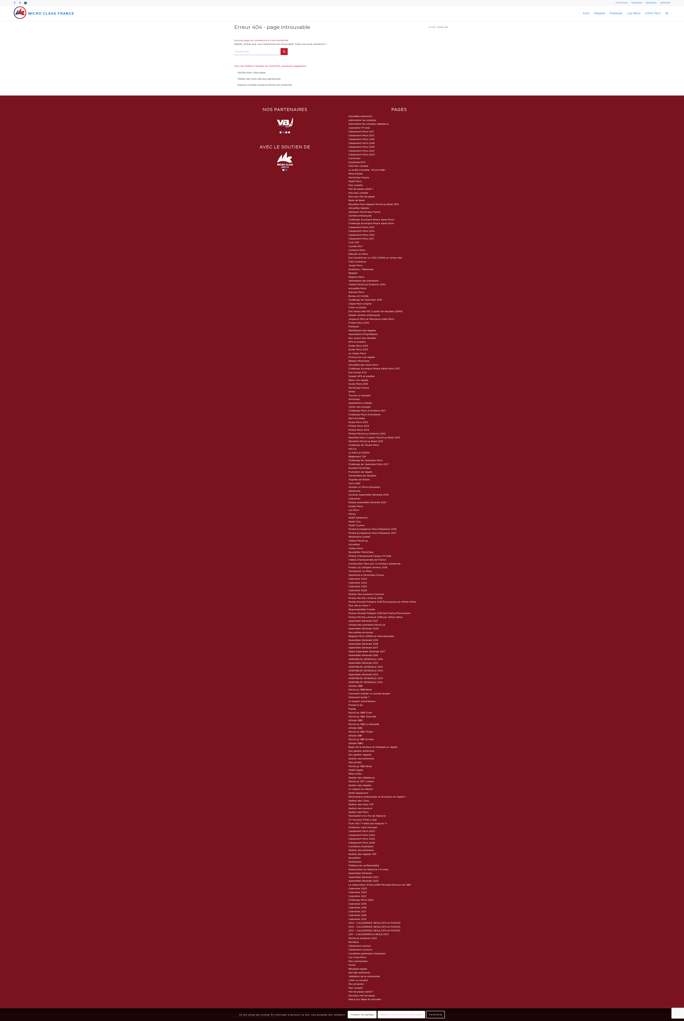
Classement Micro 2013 (361, 227)
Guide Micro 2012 (358, 422)
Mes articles (355, 762)
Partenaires (651, 3)
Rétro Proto (355, 773)
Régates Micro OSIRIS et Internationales (371, 636)
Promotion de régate (360, 472)
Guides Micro (355, 506)
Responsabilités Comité (361, 609)
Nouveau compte (358, 193)
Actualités (354, 544)
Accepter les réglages (362, 1014)
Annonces (354, 399)
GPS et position (357, 342)
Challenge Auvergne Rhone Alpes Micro (371, 219)
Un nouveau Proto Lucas (362, 819)
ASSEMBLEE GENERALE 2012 (365, 682)
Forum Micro (622, 3)
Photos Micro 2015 (358, 322)
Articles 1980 (355, 743)
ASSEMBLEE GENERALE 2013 (365, 678)
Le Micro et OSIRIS (359, 452)
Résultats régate (357, 969)
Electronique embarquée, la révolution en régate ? (377, 796)
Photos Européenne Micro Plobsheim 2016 (372, 529)
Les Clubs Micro (357, 957)
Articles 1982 (355, 728)
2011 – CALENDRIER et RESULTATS (368, 934)
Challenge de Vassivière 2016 (365, 299)
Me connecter (356, 984)
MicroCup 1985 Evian (360, 712)
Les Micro (353, 510)
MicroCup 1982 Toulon (360, 731)
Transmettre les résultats (362, 475)
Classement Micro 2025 (361, 838)
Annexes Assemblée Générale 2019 (368, 494)
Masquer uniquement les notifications (401, 1014)
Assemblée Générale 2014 (363, 674)
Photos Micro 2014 (358, 430)
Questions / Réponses (360, 269)
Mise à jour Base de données (364, 999)
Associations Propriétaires (363, 334)
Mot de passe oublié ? (360, 189)
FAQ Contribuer (357, 261)
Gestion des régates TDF (362, 854)
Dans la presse (356, 418)
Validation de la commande (364, 976)
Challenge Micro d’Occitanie (364, 414)
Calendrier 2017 (357, 911)
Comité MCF (355, 246)
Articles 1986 (355, 686)
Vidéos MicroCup (358, 540)
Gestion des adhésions (361, 850)
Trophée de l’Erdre (359, 479)
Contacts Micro (356, 250)
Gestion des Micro (358, 812)
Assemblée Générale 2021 (363, 621)
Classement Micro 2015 (361, 235)
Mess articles (355, 173)
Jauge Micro (355, 265)
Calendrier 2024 (357, 578)
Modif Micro (355, 181)
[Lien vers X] (20, 2)
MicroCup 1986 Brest (360, 689)
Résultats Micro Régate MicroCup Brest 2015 (373, 204)
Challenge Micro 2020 (361, 900)
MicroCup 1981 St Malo (361, 739)
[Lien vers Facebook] (14, 2)
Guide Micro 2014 (358, 345)
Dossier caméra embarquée (364, 315)
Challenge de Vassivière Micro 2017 (368, 464)
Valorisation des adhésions (363, 280)
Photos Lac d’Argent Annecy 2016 (367, 567)
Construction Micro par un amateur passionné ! (375, 563)
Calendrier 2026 (357, 590)
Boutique (353, 942)
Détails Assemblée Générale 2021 (367, 502)
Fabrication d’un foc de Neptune (367, 815)
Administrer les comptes (362, 120)
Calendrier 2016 (357, 915)
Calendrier (354, 498)
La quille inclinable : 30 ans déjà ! (367, 170)
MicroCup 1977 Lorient (361, 781)
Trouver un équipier (359, 395)
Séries (351, 391)
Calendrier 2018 (357, 907)
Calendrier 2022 (357, 892)
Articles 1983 (355, 720)
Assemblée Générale (360, 873)
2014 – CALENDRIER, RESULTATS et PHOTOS (374, 923)
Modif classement (358, 793)
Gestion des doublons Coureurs (366, 594)
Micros (352, 514)
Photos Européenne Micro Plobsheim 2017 (372, 533)
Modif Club (354, 521)
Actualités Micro (357, 288)
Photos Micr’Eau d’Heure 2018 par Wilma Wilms (375, 617)
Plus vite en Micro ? (359, 605)
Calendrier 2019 (357, 904)
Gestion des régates (359, 785)
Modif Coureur (356, 525)
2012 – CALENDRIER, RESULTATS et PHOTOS (374, 930)
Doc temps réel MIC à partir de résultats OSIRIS (375, 311)
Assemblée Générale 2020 (363, 628)
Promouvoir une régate (361, 357)
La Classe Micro (357, 353)
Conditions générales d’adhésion (367, 953)
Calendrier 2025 (357, 582)
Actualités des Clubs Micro (363, 364)
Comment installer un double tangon (369, 693)
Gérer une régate (358, 380)
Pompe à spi (355, 705)
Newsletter (636, 3)
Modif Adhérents (357, 517)
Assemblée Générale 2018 (363, 644)
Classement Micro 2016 (361, 139)
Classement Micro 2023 (361, 831)
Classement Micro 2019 (361, 147)
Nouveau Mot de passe (361, 196)
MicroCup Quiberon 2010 (362, 938)
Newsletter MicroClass (360, 552)
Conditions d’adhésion (361, 846)
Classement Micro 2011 (361, 131)
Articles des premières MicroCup (366, 624)
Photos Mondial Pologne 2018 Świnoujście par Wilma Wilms (382, 601)
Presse (352, 709)
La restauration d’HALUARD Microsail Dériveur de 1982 (379, 884)
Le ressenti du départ (360, 789)
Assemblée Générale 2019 (363, 640)
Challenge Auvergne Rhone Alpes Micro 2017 (374, 368)
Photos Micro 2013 (358, 426)
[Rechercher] (666, 13)
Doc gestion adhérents (361, 751)
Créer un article (357, 307)
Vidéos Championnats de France (367, 559)
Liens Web (354, 483)
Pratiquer (353, 326)
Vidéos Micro (355, 548)
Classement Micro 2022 (361, 154)
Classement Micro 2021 (361, 150)
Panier (352, 965)
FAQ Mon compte (358, 166)
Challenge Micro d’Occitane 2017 (367, 410)
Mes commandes (357, 961)
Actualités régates (358, 208)
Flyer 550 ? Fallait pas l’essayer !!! (367, 823)
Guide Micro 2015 (358, 349)
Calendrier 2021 (357, 896)
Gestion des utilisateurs (361, 777)
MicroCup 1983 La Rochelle (363, 724)
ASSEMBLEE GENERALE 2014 (365, 670)
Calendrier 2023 (357, 888)
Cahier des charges (359, 407)
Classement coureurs (360, 949)
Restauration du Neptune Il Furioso (368, 869)
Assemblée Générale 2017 (363, 647)
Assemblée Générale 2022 (363, 877)
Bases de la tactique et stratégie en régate (372, 747)
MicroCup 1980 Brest (360, 766)
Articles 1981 (355, 735)
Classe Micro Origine (360, 303)
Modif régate (355, 770)
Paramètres (435, 1014)
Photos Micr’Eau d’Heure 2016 (365, 598)
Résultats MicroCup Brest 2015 (365, 441)
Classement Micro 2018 (361, 143)
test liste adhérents (359, 972)
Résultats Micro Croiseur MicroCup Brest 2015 (374, 437)
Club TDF (353, 242)
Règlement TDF (357, 456)
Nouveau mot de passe (361, 995)
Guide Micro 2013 (358, 384)
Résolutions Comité (359, 536)
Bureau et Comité (358, 296)
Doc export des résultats (362, 338)
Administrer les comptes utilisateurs (368, 124)
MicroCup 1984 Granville (362, 716)
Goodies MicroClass (359, 468)
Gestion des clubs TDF (361, 804)
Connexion (354, 158)
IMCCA (352, 449)
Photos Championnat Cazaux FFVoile (369, 556)
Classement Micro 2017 (361, 238)
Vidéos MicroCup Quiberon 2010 (366, 284)
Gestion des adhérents (361, 758)
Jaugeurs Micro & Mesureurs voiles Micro (371, 319)
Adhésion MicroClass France (364, 212)
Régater (353, 273)
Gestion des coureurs (360, 808)
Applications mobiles (360, 403)
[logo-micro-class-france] (44, 13)
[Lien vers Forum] (25, 2)
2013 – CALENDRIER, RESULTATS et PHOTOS (374, 926)
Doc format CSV (357, 372)
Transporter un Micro (360, 571)
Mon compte (355, 185)
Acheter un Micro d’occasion (364, 487)
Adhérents (665, 3)
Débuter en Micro (358, 254)
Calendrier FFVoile (359, 128)
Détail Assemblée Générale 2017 (366, 651)
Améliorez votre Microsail (362, 827)
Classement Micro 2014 (361, 231)
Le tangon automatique (361, 701)
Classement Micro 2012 (361, 135)
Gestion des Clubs (358, 800)
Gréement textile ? (358, 697)
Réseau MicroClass (358, 361)
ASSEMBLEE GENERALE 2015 (365, 667)
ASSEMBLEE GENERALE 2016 (365, 659)
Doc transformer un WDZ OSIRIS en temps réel (375, 257)
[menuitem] (622, 3)
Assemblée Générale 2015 (363, 663)
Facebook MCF (357, 162)
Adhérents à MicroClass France (366, 575)
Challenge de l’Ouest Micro (363, 445)
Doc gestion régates (359, 754)
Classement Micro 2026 (361, 842)
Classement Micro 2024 (361, 835)
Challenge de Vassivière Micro (365, 460)
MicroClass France (358, 177)
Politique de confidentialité (363, 865)
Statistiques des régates (362, 330)
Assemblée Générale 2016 (363, 655)
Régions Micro (356, 277)
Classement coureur (359, 946)
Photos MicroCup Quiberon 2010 (366, 433)
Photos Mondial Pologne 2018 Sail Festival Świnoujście (379, 613)
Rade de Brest (356, 200)
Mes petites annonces (360, 632)
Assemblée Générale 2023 (363, 881)
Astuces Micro (356, 292)
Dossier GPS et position (361, 376)
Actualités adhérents (360, 116)
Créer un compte (358, 980)
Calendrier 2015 (357, 919)
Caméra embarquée (360, 215)
